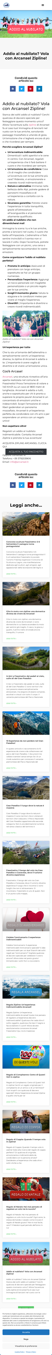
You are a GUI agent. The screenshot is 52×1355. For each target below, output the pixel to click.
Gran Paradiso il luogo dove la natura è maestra (25, 806)
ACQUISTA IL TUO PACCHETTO (26, 451)
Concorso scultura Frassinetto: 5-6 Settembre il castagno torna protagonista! (23, 544)
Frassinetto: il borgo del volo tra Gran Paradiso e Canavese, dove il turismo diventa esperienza (24, 872)
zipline (33, 124)
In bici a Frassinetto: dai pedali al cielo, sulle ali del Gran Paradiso (25, 677)
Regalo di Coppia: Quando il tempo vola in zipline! (25, 1140)
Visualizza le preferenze (26, 1346)
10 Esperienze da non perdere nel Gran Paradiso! (24, 742)
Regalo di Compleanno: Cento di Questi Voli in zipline (25, 1075)
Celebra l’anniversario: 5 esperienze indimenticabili (23, 938)
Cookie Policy (20, 1352)
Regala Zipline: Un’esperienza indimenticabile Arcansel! (20, 1005)
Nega (26, 1339)
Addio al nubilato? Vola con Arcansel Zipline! (24, 1272)
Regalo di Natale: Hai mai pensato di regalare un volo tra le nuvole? (24, 1208)
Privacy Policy (31, 1352)
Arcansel (7, 376)
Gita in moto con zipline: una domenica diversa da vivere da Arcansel (25, 612)
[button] (43, 5)
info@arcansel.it (19, 462)
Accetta (26, 1332)
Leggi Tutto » (11, 574)
